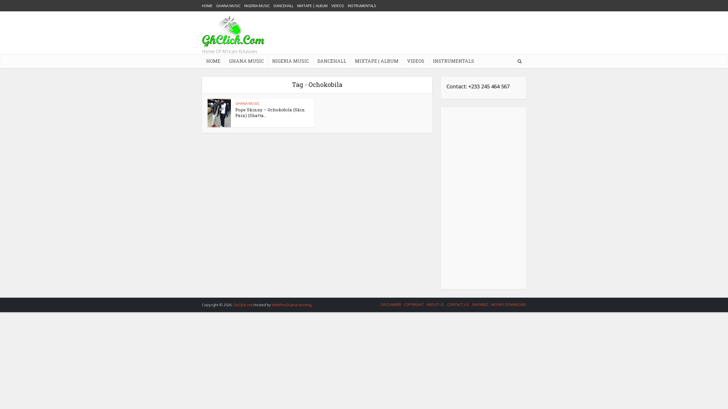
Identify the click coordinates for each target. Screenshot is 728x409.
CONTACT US (458, 304)
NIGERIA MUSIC (257, 5)
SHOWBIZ (480, 304)
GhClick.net (243, 304)
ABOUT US (435, 304)
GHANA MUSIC (228, 5)
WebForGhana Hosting (291, 304)
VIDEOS (337, 5)
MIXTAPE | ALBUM (312, 5)
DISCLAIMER (391, 304)
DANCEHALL (283, 5)
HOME (207, 5)
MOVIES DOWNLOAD (508, 304)
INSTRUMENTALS (362, 5)
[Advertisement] (422, 32)
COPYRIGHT (414, 304)
